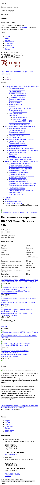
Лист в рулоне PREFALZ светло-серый (14, 345)
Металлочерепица (15, 104)
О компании (9, 43)
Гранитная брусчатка (16, 141)
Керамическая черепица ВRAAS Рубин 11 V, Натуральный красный (16, 314)
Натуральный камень (16, 136)
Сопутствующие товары (13, 150)
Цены (7, 38)
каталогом (23, 27)
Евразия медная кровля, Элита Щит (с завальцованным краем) (14, 355)
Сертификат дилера (20, 119)
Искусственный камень (17, 128)
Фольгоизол (13, 115)
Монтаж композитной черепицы (20, 168)
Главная (7, 198)
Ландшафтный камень (17, 143)
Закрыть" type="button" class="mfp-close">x (18, 481)
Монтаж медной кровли (17, 170)
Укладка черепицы (19, 95)
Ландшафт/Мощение (12, 139)
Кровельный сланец (20, 112)
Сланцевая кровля (15, 110)
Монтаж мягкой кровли (17, 174)
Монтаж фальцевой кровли (18, 181)
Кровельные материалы (13, 86)
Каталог (8, 199)
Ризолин (12, 106)
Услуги (7, 40)
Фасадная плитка (15, 137)
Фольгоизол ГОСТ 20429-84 (23, 121)
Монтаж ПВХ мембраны (17, 178)
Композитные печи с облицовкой (20, 157)
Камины (12, 156)
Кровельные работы (20, 117)
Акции (7, 36)
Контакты (8, 45)
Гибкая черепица (15, 92)
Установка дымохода (16, 194)
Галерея (7, 424)
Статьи (7, 49)
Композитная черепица (17, 97)
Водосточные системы (17, 90)
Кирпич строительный (17, 132)
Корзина (8, 79)
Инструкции (9, 47)
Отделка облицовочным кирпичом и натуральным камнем (22, 186)
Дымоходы (13, 154)
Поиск (7, 77)
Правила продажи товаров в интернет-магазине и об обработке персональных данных (19, 406)
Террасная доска (14, 146)
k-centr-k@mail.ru (11, 454)
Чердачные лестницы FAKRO (19, 125)
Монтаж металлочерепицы (18, 172)
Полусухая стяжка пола (17, 189)
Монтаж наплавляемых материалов (21, 176)
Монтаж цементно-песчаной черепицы (22, 183)
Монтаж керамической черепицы (20, 167)
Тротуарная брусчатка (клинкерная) (21, 148)
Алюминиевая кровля (16, 88)
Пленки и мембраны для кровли (20, 159)
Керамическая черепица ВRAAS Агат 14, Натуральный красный (15, 292)
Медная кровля (14, 103)
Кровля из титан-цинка (17, 99)
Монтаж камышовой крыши (19, 165)
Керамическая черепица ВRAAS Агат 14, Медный (18, 281)
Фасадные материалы (12, 126)
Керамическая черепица (17, 93)
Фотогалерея (9, 42)
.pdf (12, 409)
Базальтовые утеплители (17, 152)
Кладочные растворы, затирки (19, 134)
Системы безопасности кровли (20, 108)
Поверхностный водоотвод (18, 145)
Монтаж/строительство (13, 161)
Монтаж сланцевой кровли (18, 179)
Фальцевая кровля (15, 114)
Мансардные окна (15, 101)
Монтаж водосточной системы (20, 163)
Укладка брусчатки (15, 192)
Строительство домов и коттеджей (21, 190)
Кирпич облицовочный (17, 130)
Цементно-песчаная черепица (19, 123)
